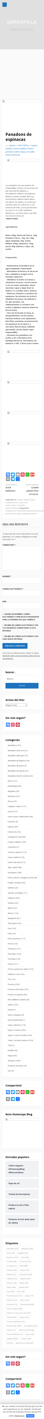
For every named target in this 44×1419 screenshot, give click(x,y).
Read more (19, 1416)
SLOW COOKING (14, 1334)
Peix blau (11, 959)
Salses (10, 1004)
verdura (34, 513)
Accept (30, 1416)
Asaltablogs (12, 786)
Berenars (12, 1257)
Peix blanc (12, 954)
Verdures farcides (15, 1065)
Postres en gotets (15, 994)
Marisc (10, 908)
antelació (9, 510)
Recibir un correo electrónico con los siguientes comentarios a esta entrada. (20, 628)
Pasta (10, 943)
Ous (9, 928)
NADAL (11, 1287)
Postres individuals (16, 1321)
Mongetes (12, 918)
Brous (10, 801)
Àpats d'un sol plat (24, 1343)
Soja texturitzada (15, 1020)
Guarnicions (32, 510)
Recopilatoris (30, 1326)
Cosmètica (12, 847)
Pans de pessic (14, 938)
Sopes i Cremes (14, 1030)
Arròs (10, 781)
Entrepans (12, 872)
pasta (29, 1296)
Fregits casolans (14, 882)
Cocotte (11, 1261)
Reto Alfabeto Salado (16, 999)
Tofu (10, 1045)
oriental (23, 1287)
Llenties (11, 903)
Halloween (12, 1278)
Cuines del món (14, 862)
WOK (10, 1343)
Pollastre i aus (14, 974)
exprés (24, 1270)
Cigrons (11, 826)
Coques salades (23, 499)
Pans (10, 933)
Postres (11, 984)
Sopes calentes (14, 1025)
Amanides (12, 745)
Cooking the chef (15, 837)
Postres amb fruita (16, 989)
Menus (10, 913)
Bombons (12, 796)
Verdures (16, 154)
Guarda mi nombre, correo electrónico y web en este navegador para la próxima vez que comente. (20, 617)
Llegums (11, 898)
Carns (10, 811)
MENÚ (24, 1283)
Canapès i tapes (14, 806)
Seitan (10, 1009)
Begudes (11, 791)
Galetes (11, 887)
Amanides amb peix (16, 755)
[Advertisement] (22, 73)
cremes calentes (15, 852)
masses (40, 510)
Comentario (9, 545)
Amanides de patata (16, 771)
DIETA (16, 510)
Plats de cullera (14, 1309)
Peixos (10, 964)
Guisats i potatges (15, 893)
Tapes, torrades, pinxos (18, 1040)
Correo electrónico (12, 589)
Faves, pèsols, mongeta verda (20, 877)
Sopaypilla (22, 21)
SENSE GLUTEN (26, 1330)
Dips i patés (13, 867)
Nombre (6, 576)
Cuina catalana (20, 148)
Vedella (11, 1050)
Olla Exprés (12, 923)
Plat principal (27, 1304)
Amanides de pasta (16, 765)
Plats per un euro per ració (18, 1313)
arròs (11, 1253)
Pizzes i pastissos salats (18, 969)
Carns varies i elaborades (18, 816)
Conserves (12, 832)
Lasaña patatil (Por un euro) (32, 489)
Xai (9, 1070)
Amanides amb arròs (16, 750)
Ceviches (11, 821)
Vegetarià (26, 513)
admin (12, 145)
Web (4, 601)
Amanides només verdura (18, 776)
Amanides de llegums (17, 760)
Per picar (12, 1304)
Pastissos (12, 948)
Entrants (23, 510)
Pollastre (11, 1317)
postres (24, 1317)
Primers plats (15, 513)
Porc (10, 979)
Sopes (30, 1334)
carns (25, 1257)
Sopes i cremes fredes (17, 1035)
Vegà (10, 1055)
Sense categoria (14, 1015)
